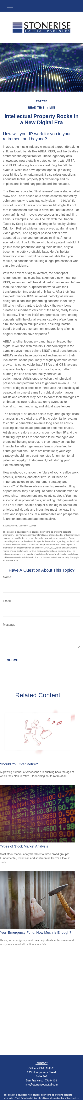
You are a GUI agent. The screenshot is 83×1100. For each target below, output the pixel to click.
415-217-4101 (46, 1068)
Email (7, 600)
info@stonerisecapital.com (41, 1084)
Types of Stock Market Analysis (24, 846)
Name (7, 577)
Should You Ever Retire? (19, 764)
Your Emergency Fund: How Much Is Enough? (35, 932)
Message (9, 624)
